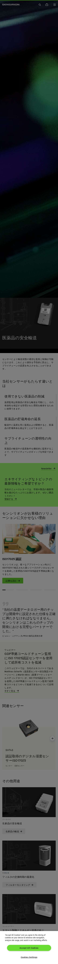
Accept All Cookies (29, 948)
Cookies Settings (29, 957)
